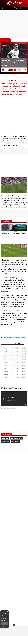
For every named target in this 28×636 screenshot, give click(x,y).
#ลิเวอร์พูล (5, 438)
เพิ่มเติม (5, 620)
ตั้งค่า (4, 626)
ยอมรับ (4, 623)
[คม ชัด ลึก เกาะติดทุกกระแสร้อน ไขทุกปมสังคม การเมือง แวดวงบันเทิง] (14, 3)
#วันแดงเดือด (15, 442)
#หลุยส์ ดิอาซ (5, 442)
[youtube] (19, 8)
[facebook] (14, 8)
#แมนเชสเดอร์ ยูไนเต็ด (16, 438)
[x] (16, 8)
